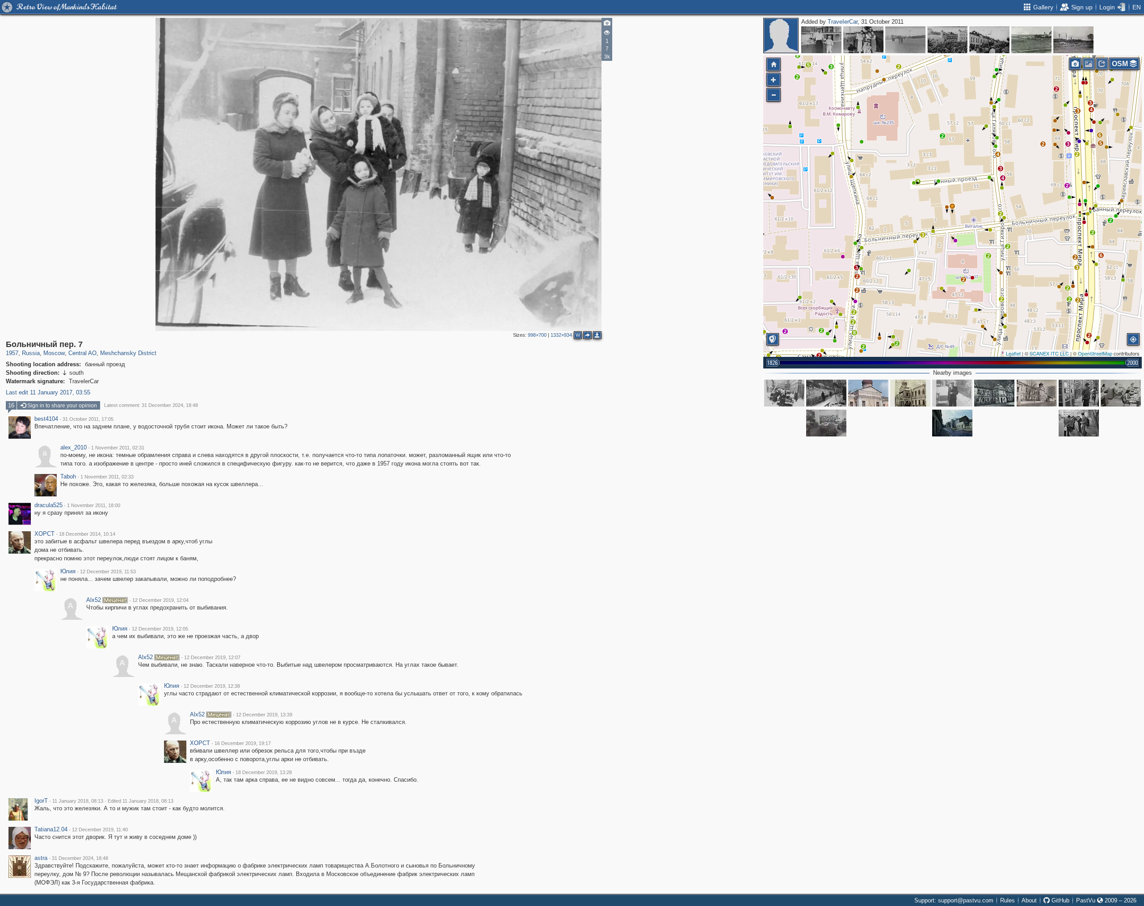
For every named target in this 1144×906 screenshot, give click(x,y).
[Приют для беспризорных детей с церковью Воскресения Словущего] (910, 393)
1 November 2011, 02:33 (107, 476)
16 (11, 405)
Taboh (68, 477)
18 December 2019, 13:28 (264, 772)
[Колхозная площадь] (947, 39)
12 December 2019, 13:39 (264, 714)
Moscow (54, 353)
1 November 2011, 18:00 (93, 505)
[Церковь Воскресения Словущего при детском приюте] (994, 393)
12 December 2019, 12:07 (212, 657)
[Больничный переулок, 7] (868, 393)
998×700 (537, 335)
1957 (12, 353)
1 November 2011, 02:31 (117, 447)
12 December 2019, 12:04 (160, 600)
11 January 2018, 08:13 (77, 801)
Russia (31, 353)
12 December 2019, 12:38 (212, 686)
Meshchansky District (128, 353)
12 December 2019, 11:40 (100, 829)
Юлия (68, 571)
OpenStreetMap (1095, 353)
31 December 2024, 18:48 (80, 858)
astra (40, 858)
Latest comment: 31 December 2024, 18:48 (151, 405)
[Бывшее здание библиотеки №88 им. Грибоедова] (1037, 393)
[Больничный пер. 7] (952, 206)
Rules (1007, 900)
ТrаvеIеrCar (843, 21)
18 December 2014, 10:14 (87, 534)
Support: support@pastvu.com (953, 900)
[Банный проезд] (826, 393)
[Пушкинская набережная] (821, 39)
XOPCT (44, 534)
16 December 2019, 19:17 (242, 743)
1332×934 (561, 335)
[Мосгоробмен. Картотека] (826, 423)
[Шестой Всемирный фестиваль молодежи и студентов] (989, 39)
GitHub (1059, 900)
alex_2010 (73, 448)
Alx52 (93, 600)
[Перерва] (1031, 39)
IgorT (41, 801)
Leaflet (1013, 353)
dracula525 (48, 505)
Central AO (82, 353)
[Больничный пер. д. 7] (952, 393)
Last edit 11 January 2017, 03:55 (48, 392)
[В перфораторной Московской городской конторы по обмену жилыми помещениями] (1121, 393)
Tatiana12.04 (50, 829)
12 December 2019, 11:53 (108, 571)
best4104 (46, 419)
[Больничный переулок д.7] (784, 393)
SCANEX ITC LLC (1049, 353)
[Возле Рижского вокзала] (905, 39)
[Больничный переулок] (952, 423)
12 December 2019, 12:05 (160, 628)
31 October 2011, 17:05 (88, 419)
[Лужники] (863, 39)
